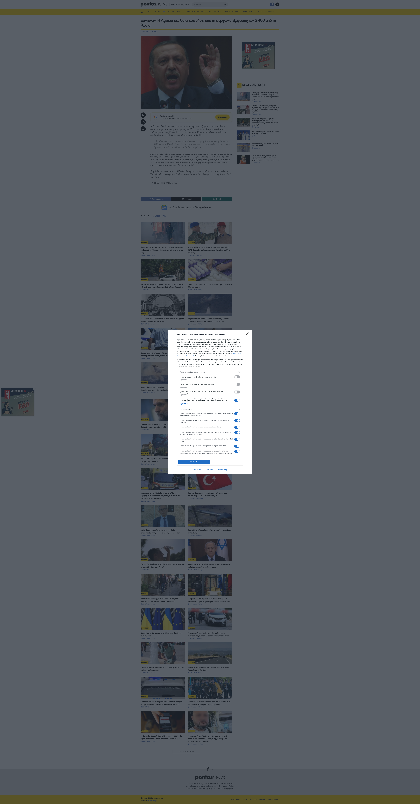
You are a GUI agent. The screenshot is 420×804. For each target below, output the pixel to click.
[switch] (237, 376)
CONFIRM (194, 462)
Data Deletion (197, 470)
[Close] (248, 335)
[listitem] (210, 372)
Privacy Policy (222, 470)
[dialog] (210, 402)
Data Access (210, 470)
